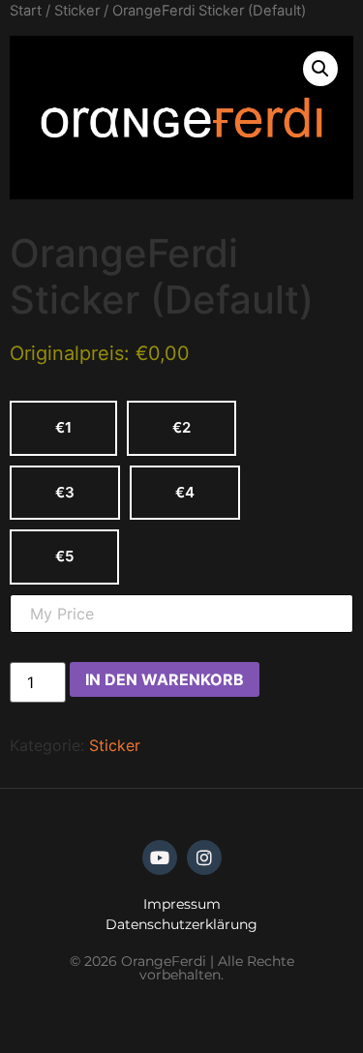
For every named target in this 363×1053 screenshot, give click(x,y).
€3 (65, 492)
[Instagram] (204, 857)
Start (26, 10)
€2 (181, 427)
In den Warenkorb (164, 679)
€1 (63, 427)
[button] (320, 68)
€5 (64, 556)
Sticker (77, 10)
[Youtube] (159, 857)
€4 (185, 492)
